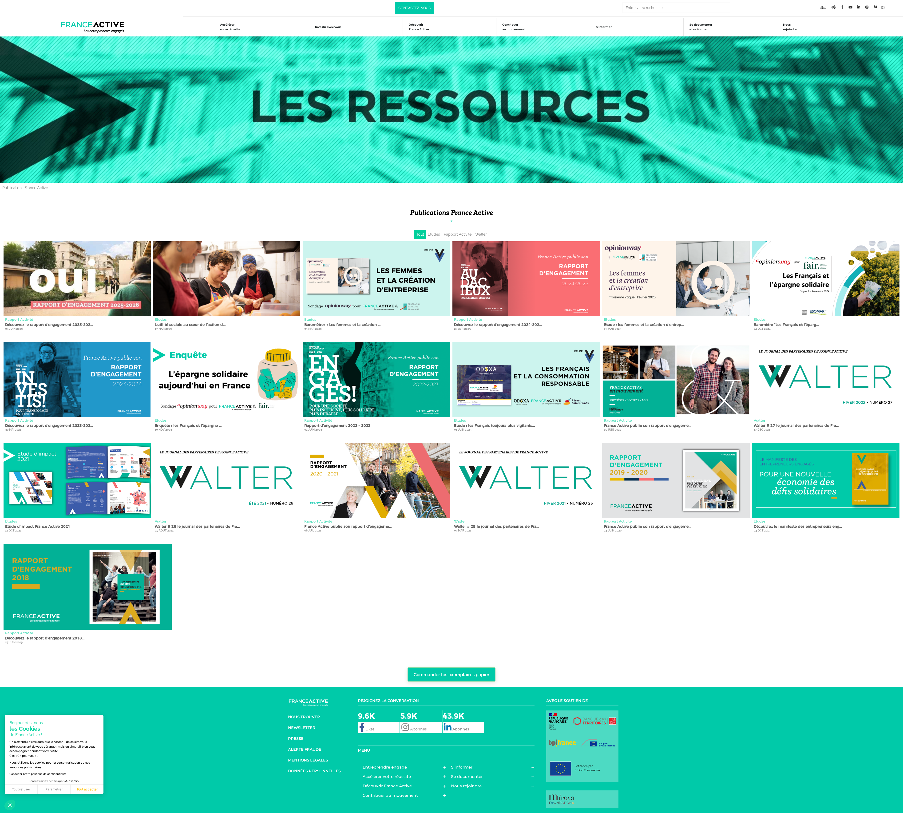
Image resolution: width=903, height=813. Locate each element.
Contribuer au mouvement (513, 27)
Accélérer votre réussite (230, 27)
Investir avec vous (328, 27)
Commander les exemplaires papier (451, 674)
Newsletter (301, 728)
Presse (296, 738)
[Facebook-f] (833, 7)
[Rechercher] (735, 7)
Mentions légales (308, 760)
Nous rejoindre (790, 27)
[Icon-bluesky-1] (875, 7)
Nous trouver (304, 717)
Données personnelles (314, 771)
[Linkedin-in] (858, 7)
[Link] (883, 7)
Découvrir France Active (419, 27)
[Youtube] (823, 7)
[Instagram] (866, 7)
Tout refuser (21, 789)
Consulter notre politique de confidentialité (38, 774)
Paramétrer (54, 789)
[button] (10, 805)
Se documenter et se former (700, 27)
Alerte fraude (304, 749)
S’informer (604, 27)
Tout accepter (87, 789)
